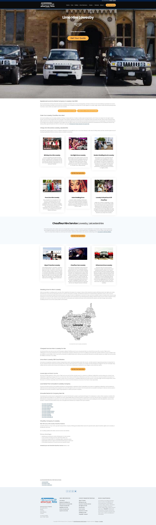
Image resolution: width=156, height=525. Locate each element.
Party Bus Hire (82, 507)
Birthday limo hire (82, 502)
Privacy (96, 521)
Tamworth (106, 508)
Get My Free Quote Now (78, 173)
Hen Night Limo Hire (83, 505)
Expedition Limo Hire (64, 507)
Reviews (97, 5)
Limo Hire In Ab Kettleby (47, 403)
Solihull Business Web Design (80, 521)
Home (67, 5)
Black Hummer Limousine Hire (66, 504)
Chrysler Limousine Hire (64, 505)
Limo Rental (62, 500)
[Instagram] (73, 491)
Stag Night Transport (83, 514)
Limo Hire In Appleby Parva (48, 412)
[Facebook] (67, 491)
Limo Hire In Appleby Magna (48, 411)
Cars (72, 5)
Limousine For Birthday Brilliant (104, 231)
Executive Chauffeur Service (85, 504)
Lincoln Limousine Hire (64, 509)
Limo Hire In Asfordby (46, 415)
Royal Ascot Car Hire (83, 510)
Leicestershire (45, 482)
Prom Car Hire (82, 509)
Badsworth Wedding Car (65, 502)
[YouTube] (75, 491)
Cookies (101, 521)
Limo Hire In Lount (46, 483)
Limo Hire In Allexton (46, 408)
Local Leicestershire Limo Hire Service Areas (50, 480)
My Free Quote (111, 5)
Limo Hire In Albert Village (47, 406)
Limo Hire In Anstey (46, 409)
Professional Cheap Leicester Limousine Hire (79, 124)
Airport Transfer (82, 500)
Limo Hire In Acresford (47, 405)
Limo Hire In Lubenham (47, 485)
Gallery (76, 5)
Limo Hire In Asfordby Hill (47, 417)
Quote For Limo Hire (64, 510)
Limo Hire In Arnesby (46, 414)
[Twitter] (70, 491)
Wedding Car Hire (82, 512)
